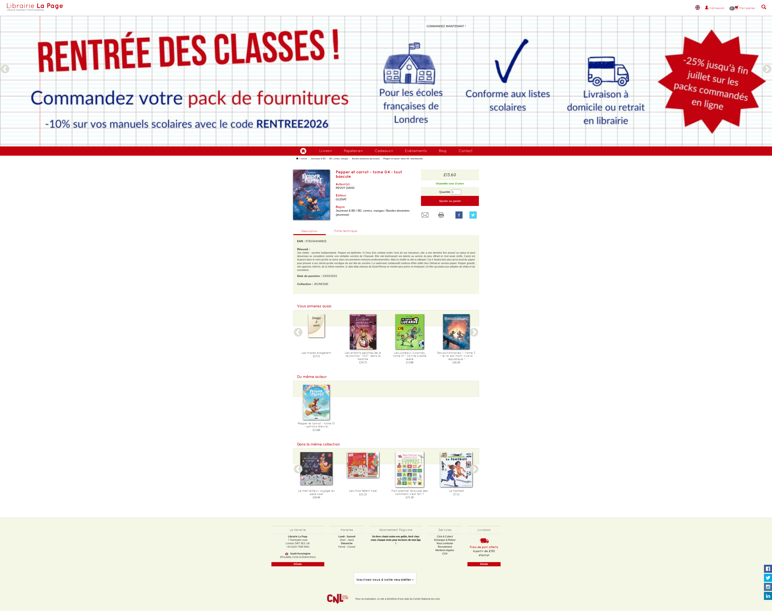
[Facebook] (459, 215)
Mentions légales (444, 550)
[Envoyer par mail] (426, 215)
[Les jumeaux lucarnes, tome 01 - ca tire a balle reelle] (410, 331)
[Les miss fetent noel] (363, 465)
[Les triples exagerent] (316, 325)
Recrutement (445, 546)
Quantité (444, 191)
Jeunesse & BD (318, 158)
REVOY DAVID (345, 187)
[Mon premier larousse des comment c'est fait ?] (410, 469)
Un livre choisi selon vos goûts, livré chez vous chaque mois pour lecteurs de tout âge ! (396, 540)
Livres (324, 151)
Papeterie (352, 151)
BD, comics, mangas (338, 158)
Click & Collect (445, 536)
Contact (466, 151)
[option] (386, 73)
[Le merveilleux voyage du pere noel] (316, 468)
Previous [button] (5, 64)
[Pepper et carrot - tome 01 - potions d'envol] (316, 402)
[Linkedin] (768, 596)
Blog (443, 151)
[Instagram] (768, 587)
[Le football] (456, 469)
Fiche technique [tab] (345, 230)
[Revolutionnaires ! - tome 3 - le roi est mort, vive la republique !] (456, 331)
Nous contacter (445, 543)
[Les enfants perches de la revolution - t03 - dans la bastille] (363, 331)
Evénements (416, 151)
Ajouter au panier (450, 201)
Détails (298, 564)
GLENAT (341, 199)
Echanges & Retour (445, 540)
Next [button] (767, 64)
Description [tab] (309, 231)
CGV (445, 553)
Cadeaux (383, 151)
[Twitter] (474, 215)
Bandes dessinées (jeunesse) (366, 158)
